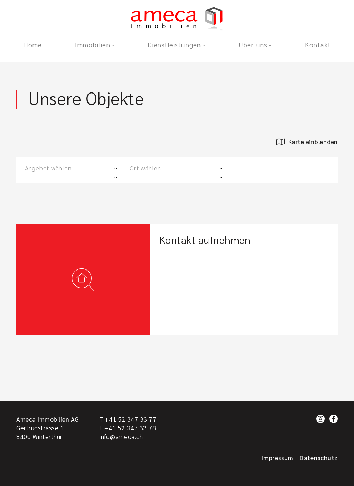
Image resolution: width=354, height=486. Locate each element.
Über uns (253, 44)
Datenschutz (319, 457)
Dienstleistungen (174, 44)
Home (32, 44)
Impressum (277, 457)
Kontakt (318, 44)
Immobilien (92, 44)
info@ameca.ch (121, 436)
